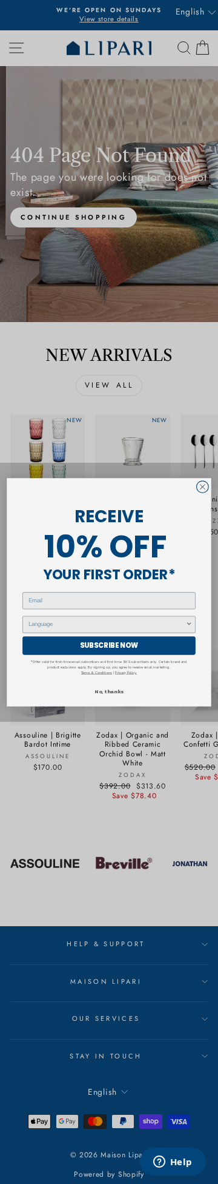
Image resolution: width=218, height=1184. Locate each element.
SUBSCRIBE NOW (109, 645)
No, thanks (108, 691)
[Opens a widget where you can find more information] (172, 1163)
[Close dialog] (203, 486)
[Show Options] (189, 624)
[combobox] (107, 624)
